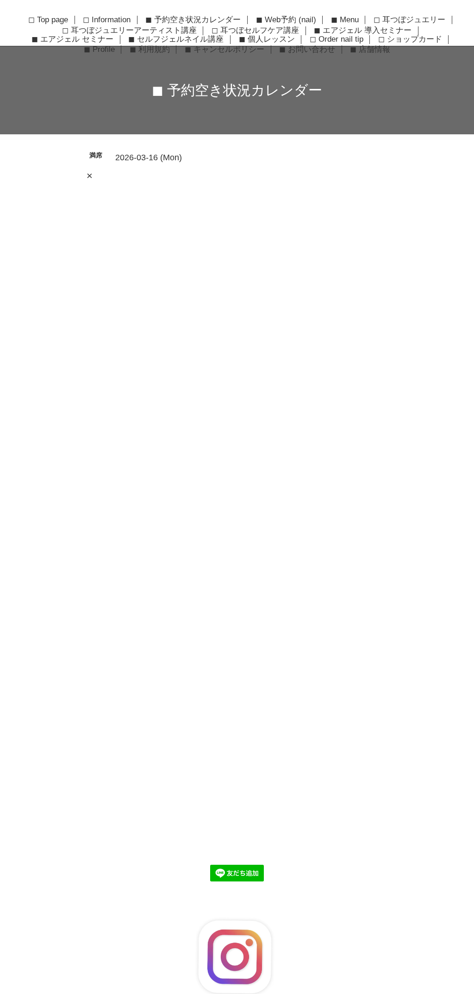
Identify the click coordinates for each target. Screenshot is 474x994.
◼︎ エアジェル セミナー (72, 39)
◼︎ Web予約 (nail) (286, 20)
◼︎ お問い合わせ (307, 49)
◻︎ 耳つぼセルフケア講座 (255, 30)
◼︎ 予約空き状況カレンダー (193, 20)
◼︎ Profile (99, 49)
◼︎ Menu (345, 20)
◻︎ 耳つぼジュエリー (409, 20)
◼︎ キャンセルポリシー (224, 49)
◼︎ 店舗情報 (370, 49)
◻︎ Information (107, 20)
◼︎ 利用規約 (150, 49)
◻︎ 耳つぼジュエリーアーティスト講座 (129, 30)
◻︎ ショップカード (410, 39)
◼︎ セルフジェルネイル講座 (176, 39)
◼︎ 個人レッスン (267, 39)
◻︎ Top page (48, 20)
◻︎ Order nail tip (336, 39)
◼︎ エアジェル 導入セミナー (363, 30)
